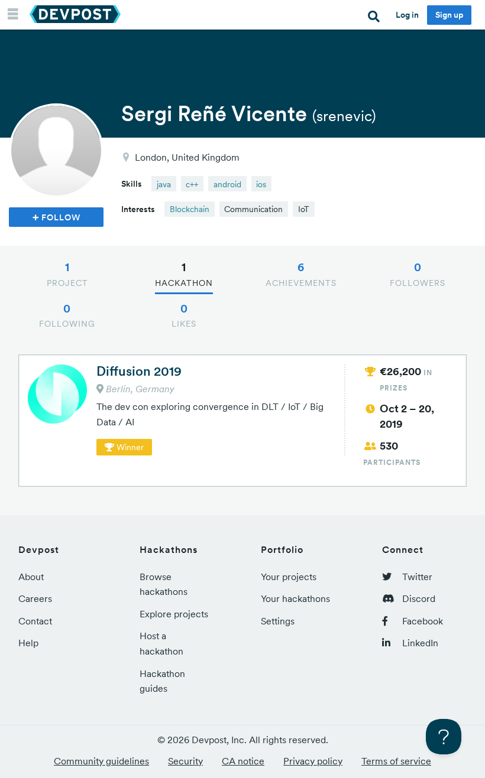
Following (67, 315)
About (31, 576)
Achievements (301, 274)
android (227, 184)
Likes (184, 315)
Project (67, 274)
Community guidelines (101, 761)
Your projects (288, 576)
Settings (278, 621)
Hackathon (184, 274)
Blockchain (189, 209)
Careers (35, 598)
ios (261, 184)
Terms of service (396, 761)
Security (185, 761)
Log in (407, 14)
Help (28, 643)
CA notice (243, 761)
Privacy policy (312, 761)
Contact (35, 621)
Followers (417, 274)
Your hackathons (295, 598)
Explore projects (174, 614)
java (164, 184)
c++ (192, 184)
